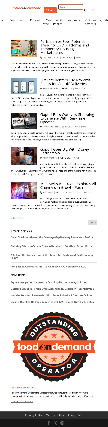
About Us (74, 415)
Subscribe (50, 10)
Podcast (35, 20)
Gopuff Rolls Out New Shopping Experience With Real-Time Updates (67, 118)
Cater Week (48, 22)
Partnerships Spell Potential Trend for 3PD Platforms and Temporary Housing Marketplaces (64, 47)
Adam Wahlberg (50, 157)
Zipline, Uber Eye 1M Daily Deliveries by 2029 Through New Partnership (52, 302)
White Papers (58, 22)
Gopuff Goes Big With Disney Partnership (64, 151)
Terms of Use (55, 415)
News (78, 57)
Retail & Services (83, 192)
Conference (17, 20)
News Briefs (80, 88)
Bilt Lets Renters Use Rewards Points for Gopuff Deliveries (65, 81)
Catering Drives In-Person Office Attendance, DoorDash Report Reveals (52, 288)
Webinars (74, 20)
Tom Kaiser (48, 192)
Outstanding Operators (92, 22)
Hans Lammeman (51, 57)
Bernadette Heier (50, 88)
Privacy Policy (34, 415)
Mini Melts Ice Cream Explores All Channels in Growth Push (68, 185)
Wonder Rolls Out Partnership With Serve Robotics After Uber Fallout (51, 295)
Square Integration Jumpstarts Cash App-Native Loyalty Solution (49, 282)
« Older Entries (17, 218)
